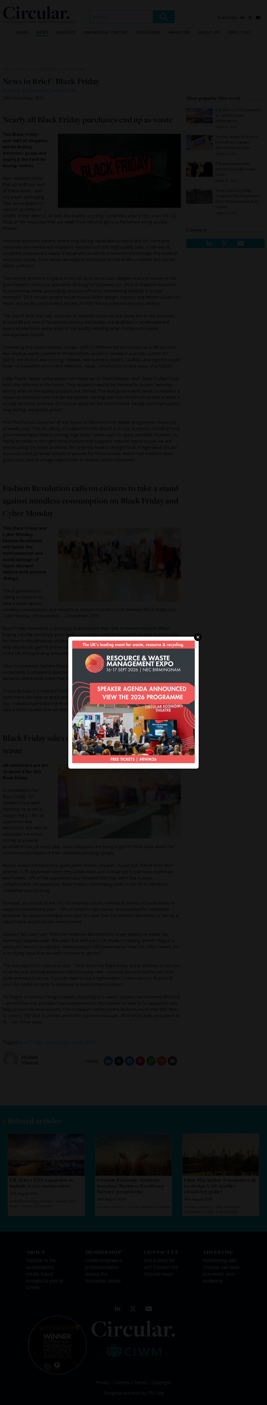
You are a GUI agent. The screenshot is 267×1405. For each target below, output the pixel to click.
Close (198, 637)
